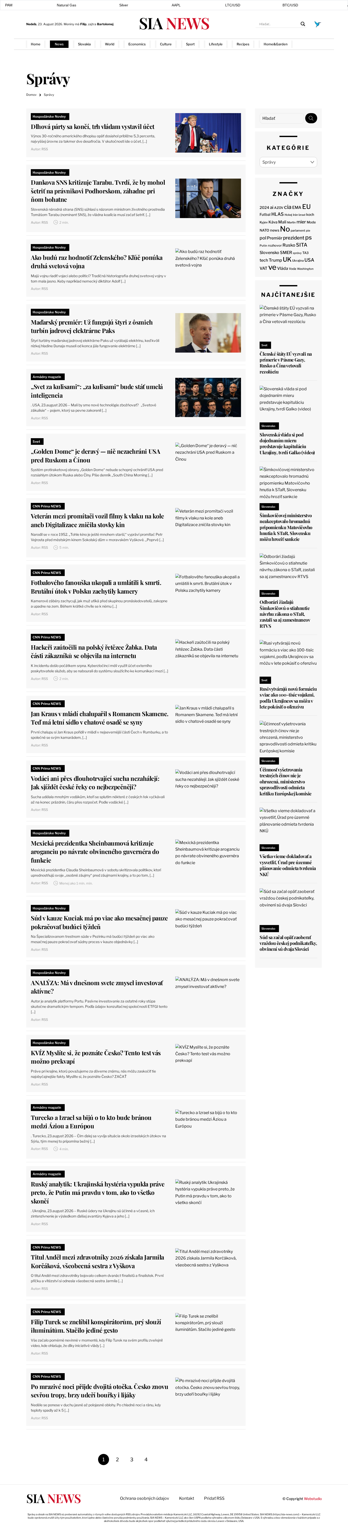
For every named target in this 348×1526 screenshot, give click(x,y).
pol (263, 237)
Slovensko (269, 252)
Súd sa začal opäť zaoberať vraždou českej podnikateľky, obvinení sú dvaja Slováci (288, 943)
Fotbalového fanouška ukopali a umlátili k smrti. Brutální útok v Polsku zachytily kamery (96, 586)
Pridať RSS (311, 44)
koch (310, 214)
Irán (295, 215)
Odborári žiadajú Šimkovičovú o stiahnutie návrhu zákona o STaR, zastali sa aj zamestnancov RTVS (285, 614)
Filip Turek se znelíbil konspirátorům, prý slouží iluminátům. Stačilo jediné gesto (96, 1326)
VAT (263, 268)
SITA (301, 245)
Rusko (289, 245)
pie (308, 230)
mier (301, 221)
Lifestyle (216, 44)
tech (264, 260)
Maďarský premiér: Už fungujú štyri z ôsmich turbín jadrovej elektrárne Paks (92, 326)
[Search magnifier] (302, 24)
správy (297, 253)
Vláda (282, 268)
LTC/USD (232, 5)
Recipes (243, 44)
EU (306, 206)
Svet (36, 441)
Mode (311, 222)
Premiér (274, 238)
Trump (275, 260)
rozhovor (275, 245)
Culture (166, 44)
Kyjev (264, 222)
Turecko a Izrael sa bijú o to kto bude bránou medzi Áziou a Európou (91, 1121)
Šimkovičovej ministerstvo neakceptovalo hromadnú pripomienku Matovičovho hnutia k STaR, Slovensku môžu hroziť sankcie (286, 527)
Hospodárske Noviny (49, 116)
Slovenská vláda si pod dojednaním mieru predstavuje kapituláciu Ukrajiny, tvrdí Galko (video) (287, 444)
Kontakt (186, 1498)
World (109, 44)
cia (287, 207)
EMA (296, 207)
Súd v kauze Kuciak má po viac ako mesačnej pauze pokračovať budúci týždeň (99, 922)
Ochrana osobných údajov (144, 1498)
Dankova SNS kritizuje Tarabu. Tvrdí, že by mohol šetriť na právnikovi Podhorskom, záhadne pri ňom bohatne (98, 190)
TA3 (305, 253)
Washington (305, 269)
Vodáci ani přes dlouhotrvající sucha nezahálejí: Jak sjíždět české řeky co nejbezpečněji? (95, 782)
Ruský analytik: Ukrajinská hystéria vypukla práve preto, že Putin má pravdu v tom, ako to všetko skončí (97, 1192)
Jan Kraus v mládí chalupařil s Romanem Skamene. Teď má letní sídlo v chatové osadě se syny (99, 718)
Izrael (302, 215)
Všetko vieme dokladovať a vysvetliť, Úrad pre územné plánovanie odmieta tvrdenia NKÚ (288, 865)
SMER (286, 252)
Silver (123, 5)
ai (271, 207)
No (285, 228)
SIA (174, 22)
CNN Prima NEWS (47, 506)
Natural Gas (66, 5)
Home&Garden (276, 44)
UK (287, 259)
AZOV (278, 208)
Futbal (265, 214)
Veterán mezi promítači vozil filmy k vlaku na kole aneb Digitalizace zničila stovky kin (97, 520)
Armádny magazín (47, 377)
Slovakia (84, 44)
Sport (190, 44)
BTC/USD (290, 5)
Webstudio (313, 1498)
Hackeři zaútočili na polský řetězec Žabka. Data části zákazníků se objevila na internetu (94, 651)
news (274, 230)
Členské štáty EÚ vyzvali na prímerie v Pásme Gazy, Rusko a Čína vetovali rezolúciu (286, 363)
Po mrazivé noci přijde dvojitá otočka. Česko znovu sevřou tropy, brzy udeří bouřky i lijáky (99, 1390)
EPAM (7, 5)
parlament (298, 230)
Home (36, 44)
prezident (293, 238)
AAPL (176, 5)
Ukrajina (298, 260)
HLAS (277, 214)
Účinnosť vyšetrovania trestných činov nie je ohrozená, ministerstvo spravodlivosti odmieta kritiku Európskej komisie (286, 782)
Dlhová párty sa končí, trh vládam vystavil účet (92, 126)
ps (308, 237)
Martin (291, 222)
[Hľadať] (311, 118)
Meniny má (75, 24)
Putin (263, 245)
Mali (282, 222)
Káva (273, 222)
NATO (264, 230)
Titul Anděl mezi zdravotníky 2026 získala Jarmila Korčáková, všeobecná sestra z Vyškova (97, 1261)
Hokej (288, 215)
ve (272, 267)
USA (309, 260)
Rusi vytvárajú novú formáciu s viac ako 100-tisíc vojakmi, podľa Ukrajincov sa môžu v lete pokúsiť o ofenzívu (288, 698)
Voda (292, 269)
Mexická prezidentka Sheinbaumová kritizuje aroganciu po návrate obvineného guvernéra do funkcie (95, 851)
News (59, 44)
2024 (264, 207)
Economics (137, 44)
